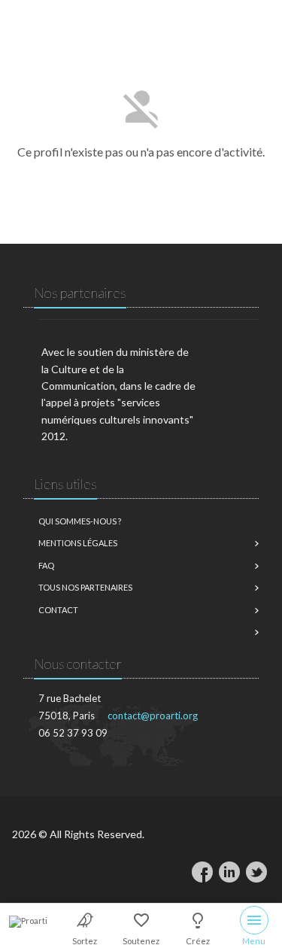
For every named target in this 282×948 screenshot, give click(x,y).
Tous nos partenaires (85, 587)
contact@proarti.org (153, 715)
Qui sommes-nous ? (79, 521)
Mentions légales (77, 543)
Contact (58, 610)
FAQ (46, 565)
